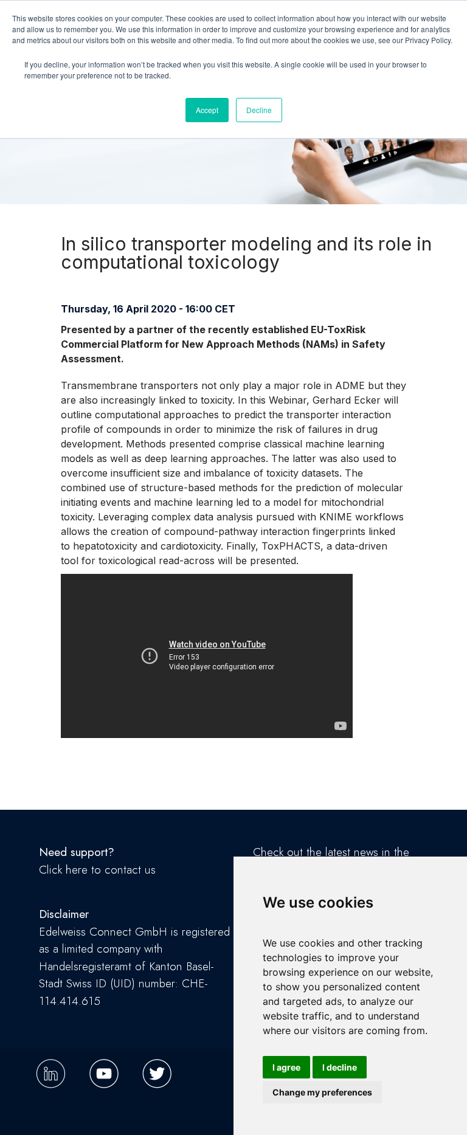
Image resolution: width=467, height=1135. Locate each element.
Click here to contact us (97, 869)
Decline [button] (259, 110)
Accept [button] (207, 110)
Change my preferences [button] (322, 1092)
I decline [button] (339, 1067)
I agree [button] (286, 1067)
